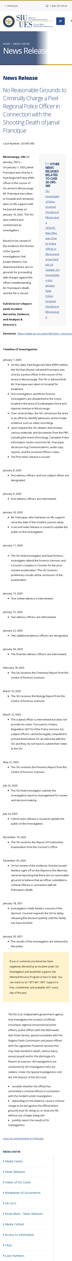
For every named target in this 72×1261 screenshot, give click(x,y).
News (15, 1172)
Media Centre (21, 43)
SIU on (10, 1203)
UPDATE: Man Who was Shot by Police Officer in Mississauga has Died (52, 243)
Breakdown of (23, 1193)
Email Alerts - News (24, 1214)
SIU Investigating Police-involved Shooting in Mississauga (52, 206)
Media (14, 1161)
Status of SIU (18, 1182)
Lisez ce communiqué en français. (23, 1138)
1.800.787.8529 (58, 5)
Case (14, 1256)
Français (12, 5)
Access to (19, 1235)
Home (6, 43)
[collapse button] (60, 21)
